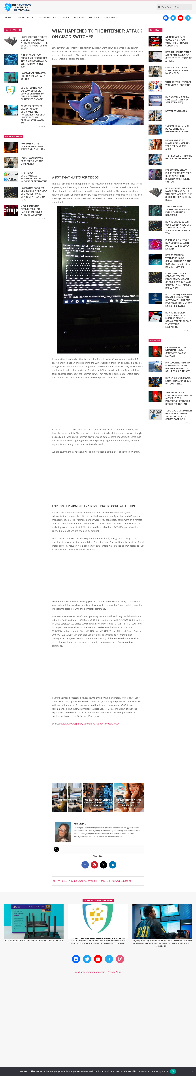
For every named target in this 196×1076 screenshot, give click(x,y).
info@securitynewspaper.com (90, 971)
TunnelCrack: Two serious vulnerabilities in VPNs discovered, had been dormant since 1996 (34, 61)
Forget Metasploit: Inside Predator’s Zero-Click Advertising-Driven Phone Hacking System (178, 176)
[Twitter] (56, 849)
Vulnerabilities (90, 881)
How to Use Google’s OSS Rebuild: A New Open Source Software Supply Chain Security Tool (34, 194)
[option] (67, 797)
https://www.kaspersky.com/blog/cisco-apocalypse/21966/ (89, 723)
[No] (192, 1071)
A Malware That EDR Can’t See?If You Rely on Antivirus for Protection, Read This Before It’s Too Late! (178, 398)
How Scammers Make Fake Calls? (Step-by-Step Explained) (177, 100)
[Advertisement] (98, 150)
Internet (127, 881)
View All (43, 126)
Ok (173, 1071)
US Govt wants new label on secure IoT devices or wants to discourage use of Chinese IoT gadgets (32, 94)
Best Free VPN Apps (176, 111)
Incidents (78, 881)
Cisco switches (115, 881)
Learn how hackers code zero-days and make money (32, 161)
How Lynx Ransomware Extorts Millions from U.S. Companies (178, 381)
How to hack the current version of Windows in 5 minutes (33, 146)
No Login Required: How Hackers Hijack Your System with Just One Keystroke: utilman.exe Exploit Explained (178, 300)
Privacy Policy (114, 971)
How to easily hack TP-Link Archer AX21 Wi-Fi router (33, 76)
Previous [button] (49, 797)
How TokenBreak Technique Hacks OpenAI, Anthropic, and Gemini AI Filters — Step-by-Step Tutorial (178, 261)
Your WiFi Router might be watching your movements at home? (178, 129)
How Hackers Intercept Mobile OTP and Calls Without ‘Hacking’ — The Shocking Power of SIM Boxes (34, 43)
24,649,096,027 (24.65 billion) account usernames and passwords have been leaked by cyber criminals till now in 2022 (33, 115)
